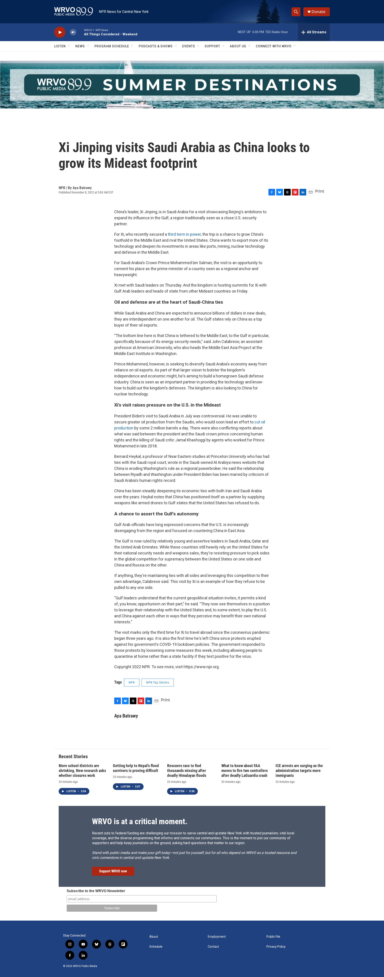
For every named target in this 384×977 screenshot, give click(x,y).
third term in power (184, 234)
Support (212, 46)
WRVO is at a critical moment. (139, 821)
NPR (132, 682)
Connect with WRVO (274, 46)
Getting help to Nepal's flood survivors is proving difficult (136, 768)
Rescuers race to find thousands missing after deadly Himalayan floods (186, 770)
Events (188, 46)
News (80, 46)
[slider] (80, 32)
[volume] (73, 32)
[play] (59, 32)
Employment (217, 936)
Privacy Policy (276, 946)
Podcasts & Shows (156, 46)
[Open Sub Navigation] (69, 46)
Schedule (155, 946)
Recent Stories (73, 756)
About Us (238, 46)
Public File (273, 936)
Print (319, 191)
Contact (213, 946)
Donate (318, 11)
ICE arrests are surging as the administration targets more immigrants (299, 770)
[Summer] (192, 84)
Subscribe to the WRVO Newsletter (96, 891)
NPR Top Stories (157, 682)
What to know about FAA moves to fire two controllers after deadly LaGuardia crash (244, 770)
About (153, 936)
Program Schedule (111, 46)
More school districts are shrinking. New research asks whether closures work (82, 770)
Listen (60, 46)
